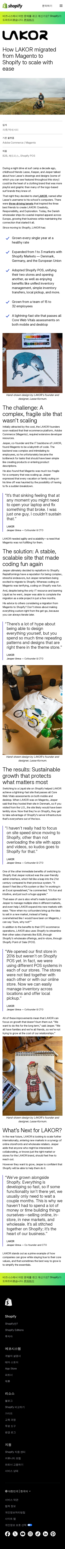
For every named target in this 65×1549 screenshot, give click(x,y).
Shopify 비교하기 (15, 1407)
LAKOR (42, 196)
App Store (11, 1368)
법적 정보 (10, 1506)
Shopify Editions (14, 1330)
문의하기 (47, 5)
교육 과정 (10, 1419)
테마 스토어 (11, 1362)
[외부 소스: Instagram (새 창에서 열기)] (30, 1533)
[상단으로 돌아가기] (8, 1302)
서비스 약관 (11, 1499)
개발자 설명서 (13, 1355)
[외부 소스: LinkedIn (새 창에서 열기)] (45, 1533)
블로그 (9, 1400)
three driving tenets (21, 203)
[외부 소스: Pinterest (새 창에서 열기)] (53, 1533)
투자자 (9, 1336)
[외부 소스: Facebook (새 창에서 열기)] (7, 1533)
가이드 (9, 1413)
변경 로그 (10, 1432)
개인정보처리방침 (15, 1512)
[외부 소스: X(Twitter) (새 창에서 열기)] (15, 1533)
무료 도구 (10, 1426)
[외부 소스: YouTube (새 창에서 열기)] (22, 1533)
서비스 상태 (11, 1470)
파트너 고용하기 (14, 1464)
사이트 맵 (10, 1518)
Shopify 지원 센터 (15, 1451)
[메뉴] (61, 5)
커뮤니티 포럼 (13, 1458)
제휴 (7, 1381)
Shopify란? (11, 1323)
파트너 (9, 1374)
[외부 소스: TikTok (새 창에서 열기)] (37, 1533)
